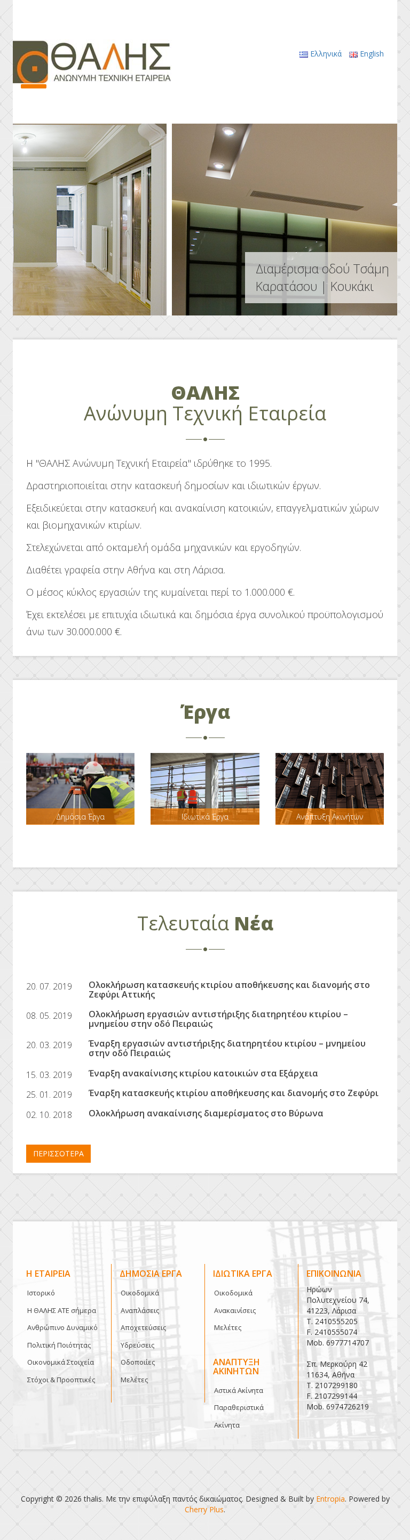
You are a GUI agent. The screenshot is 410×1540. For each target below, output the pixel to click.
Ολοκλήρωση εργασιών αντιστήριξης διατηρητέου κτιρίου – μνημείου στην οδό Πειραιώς (218, 1019)
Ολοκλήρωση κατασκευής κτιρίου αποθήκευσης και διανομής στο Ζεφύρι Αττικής (229, 989)
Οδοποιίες (138, 1362)
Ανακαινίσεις (235, 1310)
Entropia (330, 1499)
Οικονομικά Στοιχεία (60, 1362)
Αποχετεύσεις (143, 1327)
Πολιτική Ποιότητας (59, 1345)
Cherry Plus (204, 1509)
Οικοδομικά (140, 1293)
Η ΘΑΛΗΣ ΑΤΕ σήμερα (61, 1310)
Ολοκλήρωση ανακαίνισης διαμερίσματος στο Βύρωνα (206, 1113)
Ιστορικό (41, 1293)
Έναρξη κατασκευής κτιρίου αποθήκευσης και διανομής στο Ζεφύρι (234, 1093)
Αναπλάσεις (140, 1310)
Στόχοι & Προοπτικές (61, 1379)
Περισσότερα (58, 1153)
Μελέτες (134, 1379)
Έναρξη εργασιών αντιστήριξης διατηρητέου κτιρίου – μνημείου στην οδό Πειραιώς (227, 1048)
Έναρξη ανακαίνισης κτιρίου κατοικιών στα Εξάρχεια (203, 1073)
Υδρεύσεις (137, 1345)
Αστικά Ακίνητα (238, 1390)
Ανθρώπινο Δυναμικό (62, 1327)
